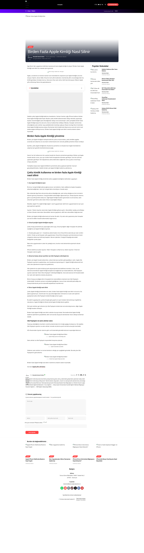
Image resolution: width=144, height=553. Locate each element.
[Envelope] (65, 488)
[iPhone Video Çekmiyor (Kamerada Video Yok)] (95, 81)
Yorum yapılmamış (50, 56)
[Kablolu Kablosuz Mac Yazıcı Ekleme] (95, 72)
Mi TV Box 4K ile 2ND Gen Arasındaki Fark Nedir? (109, 88)
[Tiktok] (72, 488)
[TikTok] (100, 4)
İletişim (33, 11)
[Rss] (102, 4)
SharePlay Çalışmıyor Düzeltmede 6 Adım (109, 99)
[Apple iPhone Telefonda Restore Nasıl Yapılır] (37, 450)
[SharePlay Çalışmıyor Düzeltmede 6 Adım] (95, 101)
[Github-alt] (68, 488)
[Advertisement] (56, 102)
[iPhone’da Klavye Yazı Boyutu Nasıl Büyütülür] (107, 450)
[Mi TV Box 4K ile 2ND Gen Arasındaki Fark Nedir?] (95, 90)
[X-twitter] (75, 488)
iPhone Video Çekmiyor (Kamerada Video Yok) (108, 79)
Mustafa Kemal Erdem (38, 56)
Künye (29, 11)
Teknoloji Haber (105, 73)
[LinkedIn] (85, 375)
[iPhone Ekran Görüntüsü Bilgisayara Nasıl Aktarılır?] (84, 450)
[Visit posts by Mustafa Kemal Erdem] (30, 57)
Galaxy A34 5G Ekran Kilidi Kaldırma (109, 109)
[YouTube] (99, 4)
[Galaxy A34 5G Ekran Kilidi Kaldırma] (95, 111)
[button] (105, 4)
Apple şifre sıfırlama (38, 367)
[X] (97, 4)
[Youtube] (82, 488)
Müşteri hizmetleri (81, 500)
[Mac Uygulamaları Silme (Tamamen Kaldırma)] (60, 450)
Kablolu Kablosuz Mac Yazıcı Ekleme (110, 70)
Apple (30, 47)
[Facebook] (95, 4)
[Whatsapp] (61, 488)
